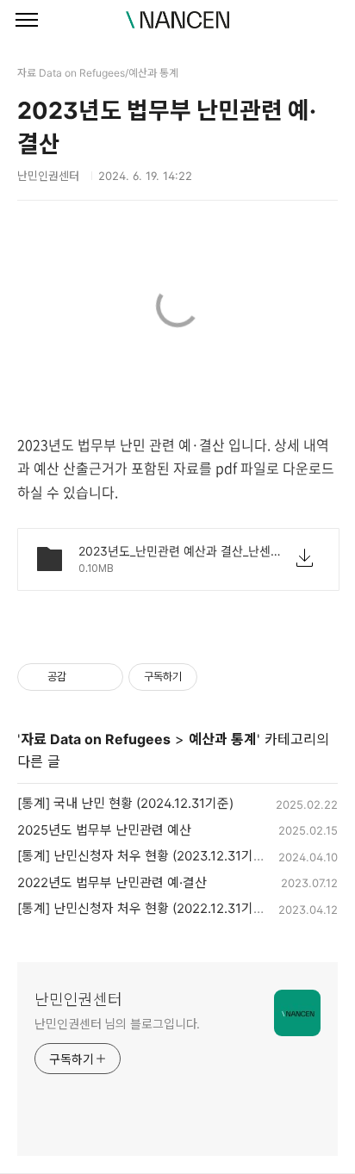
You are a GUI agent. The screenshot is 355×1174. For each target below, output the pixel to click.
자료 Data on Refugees (96, 739)
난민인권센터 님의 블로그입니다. (117, 1023)
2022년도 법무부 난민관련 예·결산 (112, 882)
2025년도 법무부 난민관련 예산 (104, 830)
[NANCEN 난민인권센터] (177, 19)
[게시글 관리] (104, 677)
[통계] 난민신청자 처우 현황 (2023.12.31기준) (143, 856)
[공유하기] (82, 677)
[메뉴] (26, 20)
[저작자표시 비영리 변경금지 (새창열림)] (220, 677)
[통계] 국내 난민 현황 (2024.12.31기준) (125, 803)
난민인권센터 (78, 1000)
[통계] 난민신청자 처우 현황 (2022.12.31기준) (143, 908)
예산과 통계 (223, 739)
